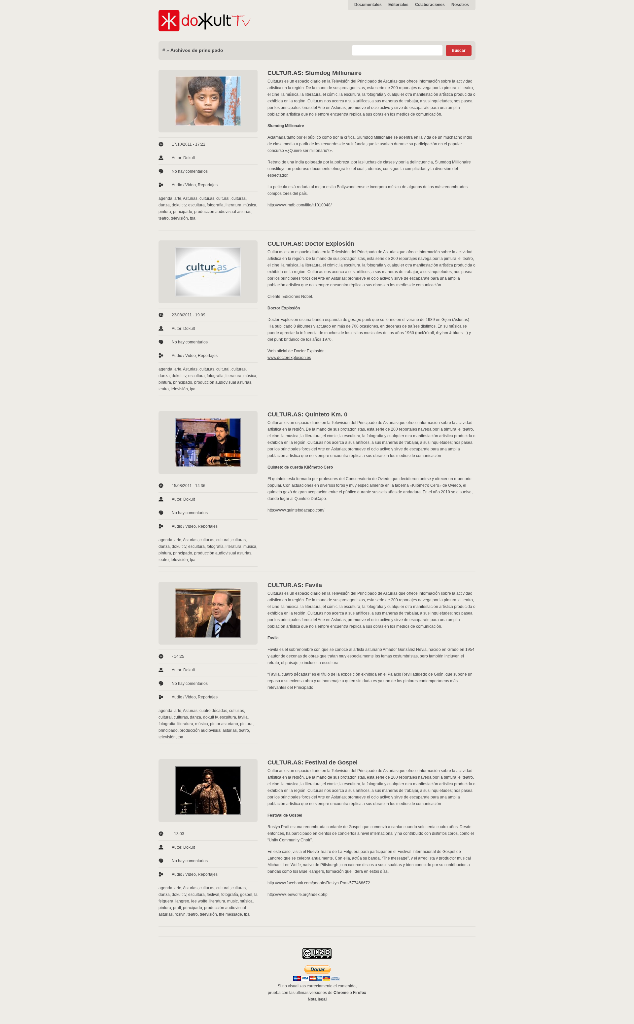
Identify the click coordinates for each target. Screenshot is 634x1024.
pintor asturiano (224, 724)
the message (230, 914)
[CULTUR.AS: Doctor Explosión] (208, 272)
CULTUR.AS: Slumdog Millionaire (314, 73)
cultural (222, 198)
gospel (246, 894)
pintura (164, 211)
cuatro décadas (213, 710)
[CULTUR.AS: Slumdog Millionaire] (208, 101)
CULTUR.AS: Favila (294, 585)
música (249, 205)
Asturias (190, 198)
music (232, 901)
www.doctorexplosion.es (289, 357)
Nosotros (460, 5)
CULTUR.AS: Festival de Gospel (312, 762)
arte (177, 198)
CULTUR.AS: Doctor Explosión (310, 243)
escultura (196, 205)
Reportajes (208, 185)
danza (164, 205)
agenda (165, 198)
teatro (163, 218)
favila (243, 717)
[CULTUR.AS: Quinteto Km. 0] (208, 442)
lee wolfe (199, 901)
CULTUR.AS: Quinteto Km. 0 (307, 414)
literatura (233, 205)
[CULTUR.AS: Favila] (208, 613)
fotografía (215, 205)
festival (213, 894)
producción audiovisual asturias (222, 211)
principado (182, 211)
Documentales (368, 5)
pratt (177, 907)
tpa (192, 218)
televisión (179, 218)
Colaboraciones (430, 5)
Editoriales (398, 5)
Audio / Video (184, 185)
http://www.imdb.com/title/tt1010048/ (299, 205)
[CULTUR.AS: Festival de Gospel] (208, 790)
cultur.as (206, 198)
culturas (238, 198)
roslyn (180, 914)
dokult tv (179, 205)
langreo (182, 901)
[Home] (204, 30)
